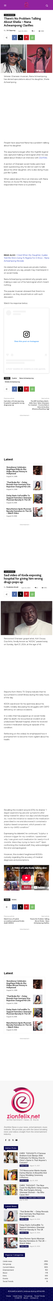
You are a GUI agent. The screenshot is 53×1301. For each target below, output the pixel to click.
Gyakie (14, 378)
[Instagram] (9, 1140)
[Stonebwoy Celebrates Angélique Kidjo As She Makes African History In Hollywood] (37, 470)
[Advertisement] (26, 113)
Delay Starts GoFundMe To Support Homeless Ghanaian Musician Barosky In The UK (19, 497)
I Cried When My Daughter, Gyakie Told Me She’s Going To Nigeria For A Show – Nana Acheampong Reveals (26, 258)
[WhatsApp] (32, 37)
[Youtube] (16, 1140)
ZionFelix (43, 158)
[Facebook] (14, 37)
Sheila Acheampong (12, 382)
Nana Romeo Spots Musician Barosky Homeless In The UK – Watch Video (19, 511)
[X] (20, 37)
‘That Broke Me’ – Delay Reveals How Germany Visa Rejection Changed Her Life (18, 484)
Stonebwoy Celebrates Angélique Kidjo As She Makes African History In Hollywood (16, 470)
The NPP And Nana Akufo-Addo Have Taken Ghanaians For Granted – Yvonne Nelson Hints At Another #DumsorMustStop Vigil (38, 405)
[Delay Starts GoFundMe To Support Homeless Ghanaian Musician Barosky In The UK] (37, 498)
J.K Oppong (10, 30)
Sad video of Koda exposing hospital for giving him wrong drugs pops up (14, 403)
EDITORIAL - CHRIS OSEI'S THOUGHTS (32, 1198)
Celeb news (9, 15)
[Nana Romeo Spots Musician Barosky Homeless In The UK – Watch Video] (37, 512)
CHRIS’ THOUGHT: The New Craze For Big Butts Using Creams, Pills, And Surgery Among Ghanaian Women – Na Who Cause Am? (34, 1190)
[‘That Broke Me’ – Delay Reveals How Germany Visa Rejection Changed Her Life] (37, 485)
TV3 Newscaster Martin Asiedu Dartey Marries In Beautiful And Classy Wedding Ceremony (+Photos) (33, 1174)
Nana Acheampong (26, 378)
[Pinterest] (26, 37)
